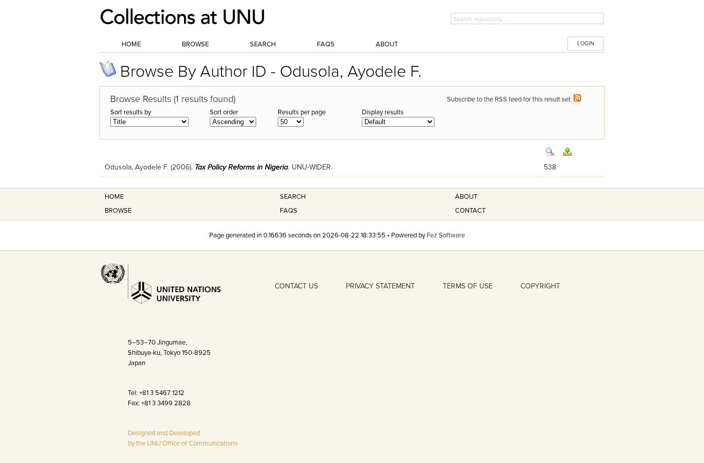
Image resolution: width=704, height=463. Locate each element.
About (387, 44)
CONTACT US (296, 286)
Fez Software (446, 235)
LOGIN (585, 43)
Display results (383, 112)
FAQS (288, 211)
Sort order (224, 112)
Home (131, 44)
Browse (195, 44)
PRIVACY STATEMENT (380, 286)
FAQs (325, 44)
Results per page (302, 112)
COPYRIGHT (540, 286)
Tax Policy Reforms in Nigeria (241, 167)
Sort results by (130, 112)
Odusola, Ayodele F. (137, 167)
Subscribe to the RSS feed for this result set (510, 99)
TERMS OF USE (468, 286)
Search (263, 44)
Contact (470, 211)
